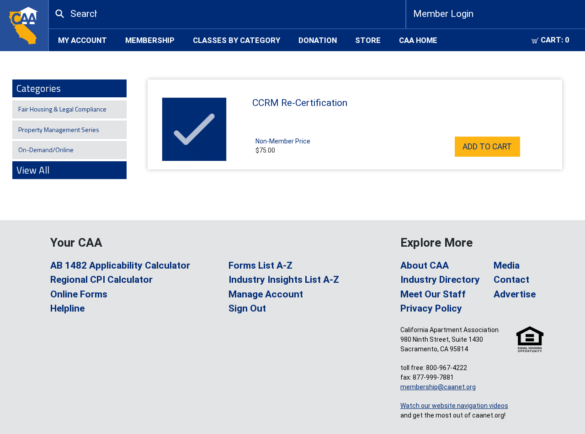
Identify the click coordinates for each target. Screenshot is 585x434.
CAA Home (418, 39)
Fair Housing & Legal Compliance (61, 109)
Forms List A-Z (260, 265)
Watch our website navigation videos (454, 405)
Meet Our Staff (433, 294)
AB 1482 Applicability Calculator (120, 265)
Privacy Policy (431, 308)
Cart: (554, 39)
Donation (317, 39)
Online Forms (78, 294)
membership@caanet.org (438, 387)
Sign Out (247, 308)
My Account (82, 39)
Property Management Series (58, 129)
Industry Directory (440, 279)
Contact (511, 279)
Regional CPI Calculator (101, 279)
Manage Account (266, 294)
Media (507, 265)
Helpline (67, 308)
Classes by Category (236, 39)
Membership (150, 39)
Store (368, 39)
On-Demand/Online (45, 149)
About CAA (424, 265)
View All (32, 170)
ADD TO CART (487, 146)
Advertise (515, 294)
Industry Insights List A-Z (284, 279)
